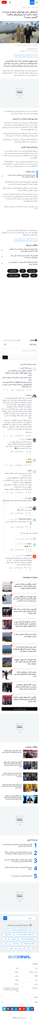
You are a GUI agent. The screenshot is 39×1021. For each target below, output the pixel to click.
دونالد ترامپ (16, 944)
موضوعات (34, 964)
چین (5, 939)
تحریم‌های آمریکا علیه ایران (28, 939)
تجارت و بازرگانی (33, 972)
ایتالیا (28, 948)
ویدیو (36, 984)
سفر (36, 980)
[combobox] (19, 918)
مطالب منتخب (31, 747)
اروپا (36, 968)
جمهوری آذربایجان (13, 275)
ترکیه (33, 275)
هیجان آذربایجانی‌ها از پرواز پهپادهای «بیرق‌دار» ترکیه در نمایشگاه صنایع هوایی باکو (21, 176)
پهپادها (25, 275)
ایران (6, 944)
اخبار (33, 7)
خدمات (35, 997)
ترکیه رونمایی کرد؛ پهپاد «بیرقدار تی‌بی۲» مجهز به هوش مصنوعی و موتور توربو (23, 250)
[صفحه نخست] (36, 7)
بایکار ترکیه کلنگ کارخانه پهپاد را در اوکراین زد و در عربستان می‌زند (22, 263)
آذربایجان (24, 7)
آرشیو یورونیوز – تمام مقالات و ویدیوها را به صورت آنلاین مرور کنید (10, 989)
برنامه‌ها (16, 984)
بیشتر (36, 1002)
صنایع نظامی (13, 271)
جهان (29, 7)
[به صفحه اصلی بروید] (32, 2)
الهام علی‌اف (32, 271)
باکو (23, 271)
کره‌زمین (16, 972)
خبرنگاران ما (34, 988)
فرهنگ (16, 980)
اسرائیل (14, 939)
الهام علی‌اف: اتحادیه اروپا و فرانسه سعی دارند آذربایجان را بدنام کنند (24, 257)
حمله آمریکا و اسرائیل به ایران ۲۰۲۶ (25, 934)
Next (36, 976)
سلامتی (11, 948)
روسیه (20, 948)
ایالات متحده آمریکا (29, 944)
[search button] (5, 918)
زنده (4, 2)
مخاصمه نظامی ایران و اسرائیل (19, 930)
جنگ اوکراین (8, 934)
